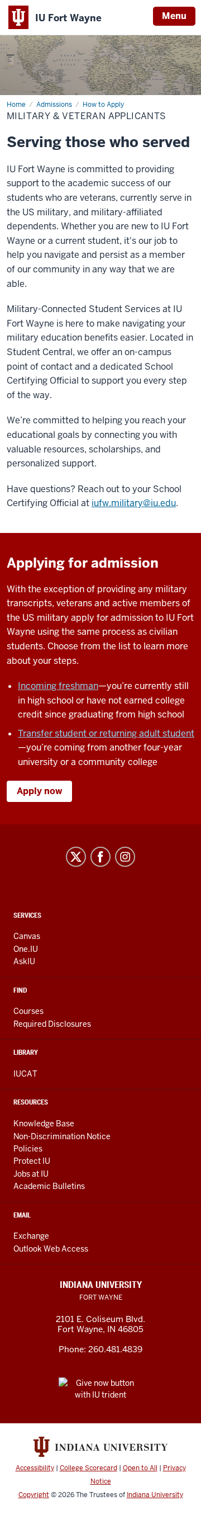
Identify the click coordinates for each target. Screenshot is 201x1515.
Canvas (26, 936)
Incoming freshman (58, 686)
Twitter (76, 857)
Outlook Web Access (50, 1249)
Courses (28, 1011)
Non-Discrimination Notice (62, 1136)
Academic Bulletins (49, 1186)
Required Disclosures (52, 1024)
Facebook (100, 857)
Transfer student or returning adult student (106, 733)
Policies (27, 1149)
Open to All (140, 1468)
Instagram (125, 857)
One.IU (25, 949)
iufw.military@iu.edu (134, 503)
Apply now (39, 791)
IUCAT (25, 1074)
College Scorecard (88, 1468)
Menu (174, 16)
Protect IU (31, 1161)
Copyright (33, 1494)
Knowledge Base (43, 1123)
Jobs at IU (31, 1174)
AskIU (24, 961)
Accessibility (35, 1468)
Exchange (31, 1236)
